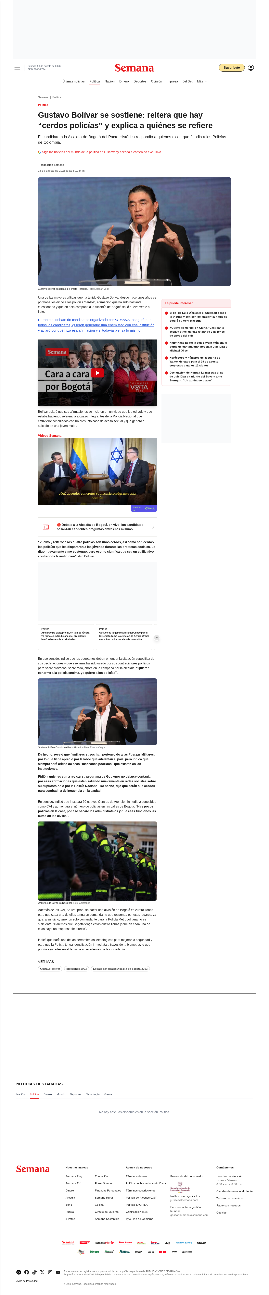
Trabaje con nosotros (229, 1198)
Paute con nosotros (228, 1205)
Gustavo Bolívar (50, 968)
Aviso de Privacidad (31, 1281)
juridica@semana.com (184, 1200)
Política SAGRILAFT (138, 1204)
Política (56, 97)
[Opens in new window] (26, 1272)
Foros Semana (104, 1183)
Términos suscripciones (140, 1190)
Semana (43, 97)
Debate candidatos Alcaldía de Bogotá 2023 (120, 968)
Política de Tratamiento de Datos (146, 1183)
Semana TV (73, 1183)
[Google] (18, 1272)
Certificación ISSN (137, 1211)
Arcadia (70, 1197)
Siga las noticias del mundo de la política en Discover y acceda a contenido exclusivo (101, 152)
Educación (101, 1176)
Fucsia (70, 1211)
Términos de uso (136, 1176)
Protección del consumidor (186, 1176)
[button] (97, 372)
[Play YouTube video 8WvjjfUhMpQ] (97, 372)
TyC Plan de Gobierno (139, 1218)
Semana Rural (104, 1197)
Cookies (221, 1212)
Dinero (70, 1190)
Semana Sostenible (107, 1218)
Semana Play (74, 1176)
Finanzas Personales (108, 1190)
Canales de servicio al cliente (234, 1191)
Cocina (99, 1204)
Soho (69, 1204)
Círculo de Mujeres (107, 1211)
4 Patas (70, 1218)
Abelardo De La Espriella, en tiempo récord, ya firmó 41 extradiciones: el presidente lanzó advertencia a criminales (65, 636)
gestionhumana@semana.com (189, 1214)
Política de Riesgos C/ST (141, 1197)
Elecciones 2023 (76, 968)
